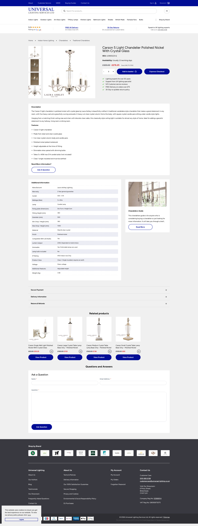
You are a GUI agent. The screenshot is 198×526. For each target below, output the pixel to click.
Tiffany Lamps (73, 20)
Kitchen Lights (86, 20)
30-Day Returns (113, 27)
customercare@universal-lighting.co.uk (155, 481)
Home (30, 40)
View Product (40, 357)
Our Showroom (33, 494)
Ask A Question (43, 170)
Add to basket (128, 71)
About (30, 3)
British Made (120, 20)
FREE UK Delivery (71, 27)
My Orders (114, 480)
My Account (115, 475)
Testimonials (33, 489)
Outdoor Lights (45, 20)
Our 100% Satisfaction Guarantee (76, 484)
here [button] (29, 515)
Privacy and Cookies (71, 494)
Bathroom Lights (99, 20)
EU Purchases (69, 503)
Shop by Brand (164, 20)
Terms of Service (161, 520)
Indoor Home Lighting (46, 40)
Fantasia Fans (132, 20)
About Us (31, 475)
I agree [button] (21, 519)
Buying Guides (70, 3)
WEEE (58, 3)
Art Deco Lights (59, 20)
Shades (110, 20)
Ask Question (41, 427)
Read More (140, 227)
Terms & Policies (70, 475)
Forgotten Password (118, 484)
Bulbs (141, 20)
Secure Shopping (70, 489)
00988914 (157, 498)
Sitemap (166, 517)
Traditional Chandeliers (81, 40)
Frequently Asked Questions (38, 499)
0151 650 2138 (162, 30)
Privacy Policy (150, 520)
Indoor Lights (33, 20)
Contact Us (85, 3)
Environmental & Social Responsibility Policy (80, 499)
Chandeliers (63, 40)
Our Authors (32, 480)
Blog (30, 484)
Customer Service (44, 3)
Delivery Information (71, 480)
